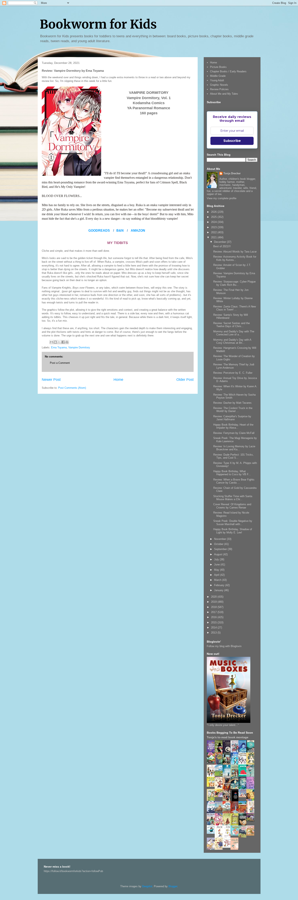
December (220, 241)
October (219, 544)
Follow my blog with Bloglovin (224, 646)
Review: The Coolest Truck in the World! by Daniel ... (232, 410)
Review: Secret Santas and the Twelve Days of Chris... (231, 325)
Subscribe (232, 141)
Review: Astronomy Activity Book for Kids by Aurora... (234, 258)
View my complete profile (221, 198)
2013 (214, 632)
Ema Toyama (59, 347)
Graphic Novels (219, 84)
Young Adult (217, 80)
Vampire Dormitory (79, 347)
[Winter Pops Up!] (243, 775)
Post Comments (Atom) (72, 387)
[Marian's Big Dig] (220, 774)
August (218, 554)
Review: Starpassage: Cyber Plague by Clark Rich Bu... (234, 283)
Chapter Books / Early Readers (228, 71)
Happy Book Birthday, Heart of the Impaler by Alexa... (233, 426)
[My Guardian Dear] (235, 834)
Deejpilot (147, 886)
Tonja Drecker (232, 173)
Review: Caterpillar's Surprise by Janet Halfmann (232, 418)
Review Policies (219, 89)
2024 (214, 222)
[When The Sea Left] (220, 810)
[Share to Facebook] (63, 342)
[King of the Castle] (235, 824)
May (217, 569)
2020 (214, 596)
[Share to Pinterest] (67, 342)
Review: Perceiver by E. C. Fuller (232, 372)
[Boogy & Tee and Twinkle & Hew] (212, 761)
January (219, 590)
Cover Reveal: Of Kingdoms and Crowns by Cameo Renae (232, 506)
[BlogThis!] (55, 342)
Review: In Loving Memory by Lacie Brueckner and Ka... (234, 448)
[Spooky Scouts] (251, 820)
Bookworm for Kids (98, 24)
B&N (120, 230)
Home (118, 380)
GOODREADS (99, 230)
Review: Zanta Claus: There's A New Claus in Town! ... (234, 308)
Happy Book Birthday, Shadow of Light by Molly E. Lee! (232, 531)
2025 (214, 216)
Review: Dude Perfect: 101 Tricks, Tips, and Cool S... (233, 456)
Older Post (185, 380)
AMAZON (138, 230)
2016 (214, 617)
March (218, 579)
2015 (214, 622)
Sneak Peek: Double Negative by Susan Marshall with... (232, 522)
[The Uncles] (212, 824)
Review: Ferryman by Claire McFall (233, 432)
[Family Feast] (212, 785)
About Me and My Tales (224, 93)
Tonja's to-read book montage (227, 737)
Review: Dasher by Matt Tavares (232, 402)
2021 (214, 237)
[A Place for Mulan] (220, 788)
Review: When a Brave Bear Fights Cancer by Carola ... (233, 481)
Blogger (172, 886)
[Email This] (51, 342)
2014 (214, 627)
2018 (214, 607)
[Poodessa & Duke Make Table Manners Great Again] (228, 846)
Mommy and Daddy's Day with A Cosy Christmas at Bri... (232, 341)
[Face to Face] (251, 800)
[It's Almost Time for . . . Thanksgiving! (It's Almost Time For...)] (251, 834)
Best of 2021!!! (222, 246)
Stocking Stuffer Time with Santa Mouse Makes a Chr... (232, 498)
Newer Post (51, 380)
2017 (214, 612)
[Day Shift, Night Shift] (220, 796)
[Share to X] (59, 342)
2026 (214, 211)
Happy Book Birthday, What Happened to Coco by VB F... (232, 473)
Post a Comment (60, 362)
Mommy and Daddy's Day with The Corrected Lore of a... (233, 333)
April (217, 574)
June (217, 564)
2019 (214, 601)
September (221, 549)
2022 (214, 232)
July (217, 559)
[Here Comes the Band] (243, 763)
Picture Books (218, 66)
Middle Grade (218, 75)
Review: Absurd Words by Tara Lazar (235, 251)
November (220, 538)
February (219, 585)
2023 (214, 227)
